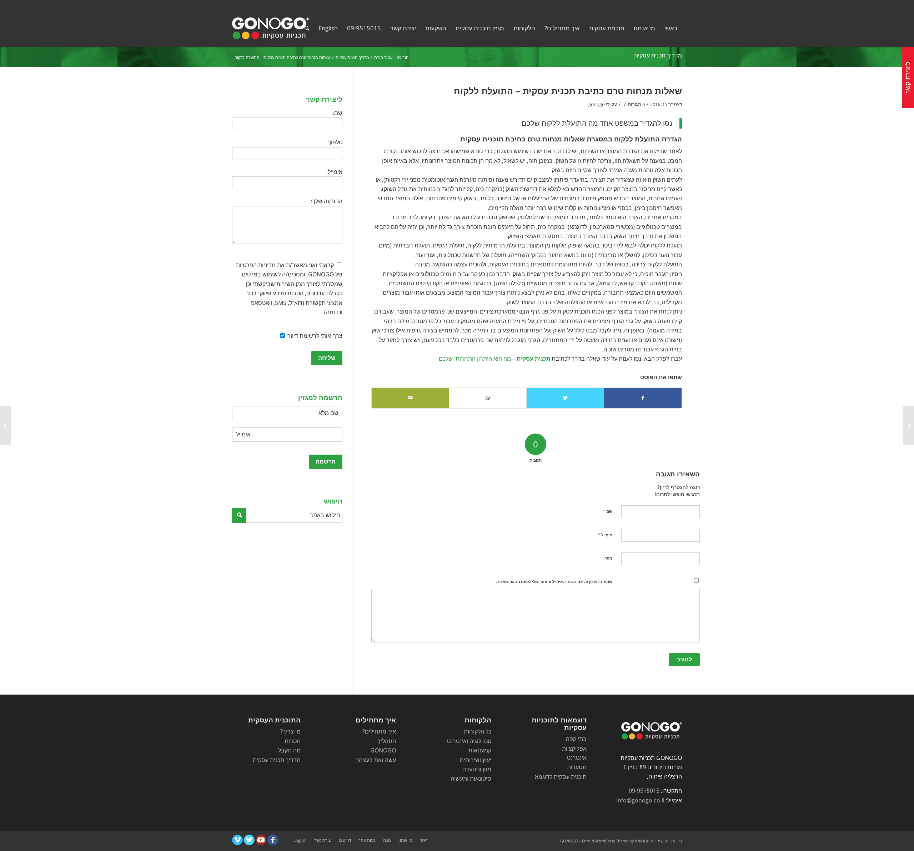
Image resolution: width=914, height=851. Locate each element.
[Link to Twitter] (249, 840)
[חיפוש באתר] (307, 28)
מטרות (293, 741)
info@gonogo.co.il (640, 800)
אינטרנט (577, 758)
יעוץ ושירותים (475, 760)
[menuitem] (671, 28)
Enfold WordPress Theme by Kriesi (613, 841)
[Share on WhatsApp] (487, 398)
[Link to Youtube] (261, 840)
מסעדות (577, 767)
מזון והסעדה (476, 769)
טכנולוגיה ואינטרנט (469, 741)
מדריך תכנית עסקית (658, 55)
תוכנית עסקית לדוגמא (561, 777)
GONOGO (383, 750)
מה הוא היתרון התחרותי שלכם (475, 358)
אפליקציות (574, 748)
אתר (608, 558)
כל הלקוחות (477, 731)
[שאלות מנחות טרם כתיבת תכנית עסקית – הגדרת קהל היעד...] (908, 425)
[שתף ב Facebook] (643, 398)
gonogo (596, 104)
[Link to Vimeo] (237, 840)
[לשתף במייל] (410, 398)
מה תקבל (289, 750)
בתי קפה (576, 739)
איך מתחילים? (379, 731)
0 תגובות (636, 104)
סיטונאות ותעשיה (471, 778)
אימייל (605, 534)
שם (607, 511)
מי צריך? (290, 731)
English (328, 28)
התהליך (386, 741)
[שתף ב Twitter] (565, 398)
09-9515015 (644, 791)
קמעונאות (479, 750)
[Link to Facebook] (272, 840)
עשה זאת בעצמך (376, 760)
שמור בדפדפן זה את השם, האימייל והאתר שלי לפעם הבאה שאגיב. (554, 581)
